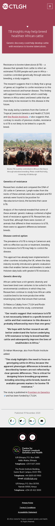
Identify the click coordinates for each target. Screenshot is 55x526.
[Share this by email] (42, 421)
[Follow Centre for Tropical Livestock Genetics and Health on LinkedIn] (22, 437)
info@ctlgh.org (30, 478)
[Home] (18, 6)
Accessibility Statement (27, 512)
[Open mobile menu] (50, 6)
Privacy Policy (27, 503)
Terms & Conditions (28, 508)
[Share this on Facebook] (12, 421)
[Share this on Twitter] (22, 421)
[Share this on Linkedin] (32, 421)
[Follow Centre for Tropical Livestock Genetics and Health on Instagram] (32, 437)
